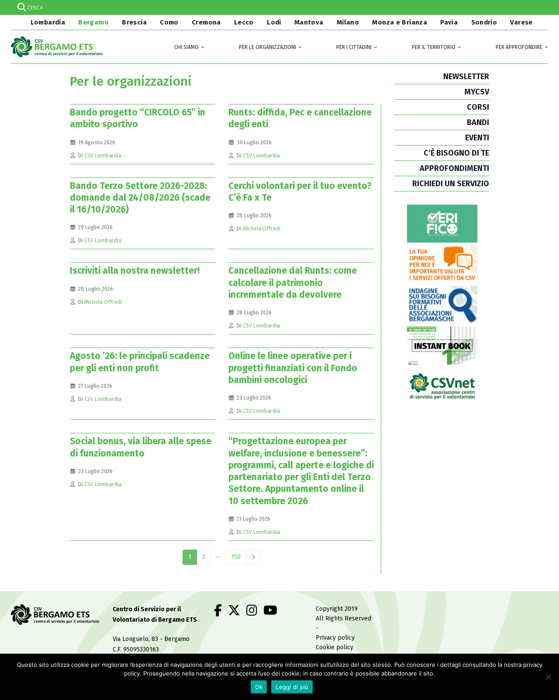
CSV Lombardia (102, 155)
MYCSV (476, 92)
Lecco (244, 22)
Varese (521, 22)
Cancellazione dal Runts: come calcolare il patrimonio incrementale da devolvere (292, 282)
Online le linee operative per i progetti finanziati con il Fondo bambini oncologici (292, 368)
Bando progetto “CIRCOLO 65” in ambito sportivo (137, 118)
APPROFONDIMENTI (454, 168)
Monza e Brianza (399, 22)
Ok (259, 686)
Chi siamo (186, 47)
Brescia (134, 22)
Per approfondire (519, 47)
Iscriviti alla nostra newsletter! (135, 270)
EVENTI (477, 138)
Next (253, 557)
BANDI (478, 122)
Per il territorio (433, 47)
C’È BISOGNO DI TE (456, 153)
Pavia (449, 22)
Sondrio (484, 22)
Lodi (274, 22)
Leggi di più (292, 686)
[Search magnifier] (540, 7)
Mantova (309, 22)
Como (169, 22)
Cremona (206, 22)
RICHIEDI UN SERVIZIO (450, 183)
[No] (548, 676)
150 (236, 557)
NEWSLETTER (466, 76)
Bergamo (93, 22)
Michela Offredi (261, 228)
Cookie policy (334, 647)
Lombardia (46, 22)
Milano (348, 22)
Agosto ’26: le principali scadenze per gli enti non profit (140, 361)
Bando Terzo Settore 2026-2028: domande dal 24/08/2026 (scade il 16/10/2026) (140, 198)
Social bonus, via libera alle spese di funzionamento (140, 447)
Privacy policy (335, 637)
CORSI (478, 107)
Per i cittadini (354, 47)
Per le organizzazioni (267, 47)
